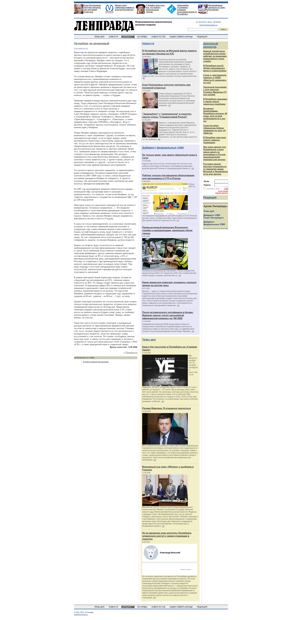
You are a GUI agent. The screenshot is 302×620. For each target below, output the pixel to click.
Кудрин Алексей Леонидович (96, 362)
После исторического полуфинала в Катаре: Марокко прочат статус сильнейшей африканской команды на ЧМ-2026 (167, 315)
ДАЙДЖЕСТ (127, 37)
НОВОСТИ (114, 37)
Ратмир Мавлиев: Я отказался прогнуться (166, 408)
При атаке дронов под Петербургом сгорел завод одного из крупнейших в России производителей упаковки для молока (214, 153)
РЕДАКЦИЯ (202, 37)
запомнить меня (213, 189)
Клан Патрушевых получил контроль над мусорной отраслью (92, 8)
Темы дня (149, 339)
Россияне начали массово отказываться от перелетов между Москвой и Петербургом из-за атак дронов (215, 169)
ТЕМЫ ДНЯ (99, 37)
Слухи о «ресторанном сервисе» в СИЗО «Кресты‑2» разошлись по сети (214, 79)
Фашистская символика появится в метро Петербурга (124, 7)
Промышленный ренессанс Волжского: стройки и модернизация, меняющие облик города (167, 230)
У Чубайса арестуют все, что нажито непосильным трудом (155, 8)
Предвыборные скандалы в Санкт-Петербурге (217, 7)
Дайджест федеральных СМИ (163, 147)
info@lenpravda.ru (208, 25)
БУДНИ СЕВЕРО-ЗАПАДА (181, 37)
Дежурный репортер (210, 45)
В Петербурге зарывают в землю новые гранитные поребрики (215, 101)
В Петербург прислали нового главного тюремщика (214, 140)
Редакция (210, 197)
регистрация (223, 191)
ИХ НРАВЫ (142, 37)
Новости (148, 43)
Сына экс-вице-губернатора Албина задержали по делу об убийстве (214, 129)
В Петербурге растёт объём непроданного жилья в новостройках (214, 68)
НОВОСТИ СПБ (159, 37)
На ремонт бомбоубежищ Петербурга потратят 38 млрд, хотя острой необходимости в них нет (215, 114)
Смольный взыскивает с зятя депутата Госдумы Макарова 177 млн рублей (215, 91)
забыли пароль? (221, 193)
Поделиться (131, 352)
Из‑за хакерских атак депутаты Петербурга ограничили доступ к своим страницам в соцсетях (166, 536)
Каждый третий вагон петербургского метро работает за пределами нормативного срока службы (215, 56)
